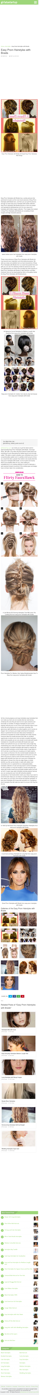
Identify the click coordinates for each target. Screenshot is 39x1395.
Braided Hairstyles (6, 1356)
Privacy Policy (34, 1386)
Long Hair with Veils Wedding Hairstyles (16, 1327)
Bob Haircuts (23, 1353)
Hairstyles (4, 56)
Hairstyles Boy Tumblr (11, 1249)
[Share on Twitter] (10, 996)
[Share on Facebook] (14, 996)
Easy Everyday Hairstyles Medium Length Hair (15, 1053)
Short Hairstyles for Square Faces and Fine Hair (18, 1269)
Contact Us (9, 1386)
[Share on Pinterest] (22, 996)
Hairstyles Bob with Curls (9, 1030)
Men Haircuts (5, 1369)
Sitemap (3, 1386)
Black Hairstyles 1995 (11, 1295)
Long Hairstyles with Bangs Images (12, 1077)
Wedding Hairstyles (25, 1373)
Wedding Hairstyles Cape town (10, 1149)
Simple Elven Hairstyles (8, 1101)
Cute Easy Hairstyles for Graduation (15, 1256)
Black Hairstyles (5, 1353)
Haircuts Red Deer (10, 1340)
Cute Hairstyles (5, 1359)
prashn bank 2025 (34, 1392)
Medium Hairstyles (25, 1366)
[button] (35, 2)
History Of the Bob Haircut (12, 1321)
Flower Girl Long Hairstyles (12, 1217)
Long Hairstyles (5, 1366)
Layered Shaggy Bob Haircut (13, 1282)
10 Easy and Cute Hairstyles (13, 1230)
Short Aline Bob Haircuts (12, 1223)
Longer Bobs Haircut (11, 1308)
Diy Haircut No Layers (11, 1334)
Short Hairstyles (5, 1373)
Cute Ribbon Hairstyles (11, 1288)
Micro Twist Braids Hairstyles (13, 1236)
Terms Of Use (21, 1386)
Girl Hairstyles (5, 1363)
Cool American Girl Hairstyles (13, 1301)
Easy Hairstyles (24, 1359)
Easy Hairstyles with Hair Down (14, 1314)
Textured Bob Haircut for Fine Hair (15, 1275)
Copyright (14, 1386)
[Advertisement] (19, 25)
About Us (28, 1386)
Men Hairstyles (24, 1369)
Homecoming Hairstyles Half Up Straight (13, 1125)
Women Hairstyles (6, 1376)
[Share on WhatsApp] (18, 996)
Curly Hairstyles (24, 1356)
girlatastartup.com (6, 448)
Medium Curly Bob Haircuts (13, 1243)
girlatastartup (9, 2)
